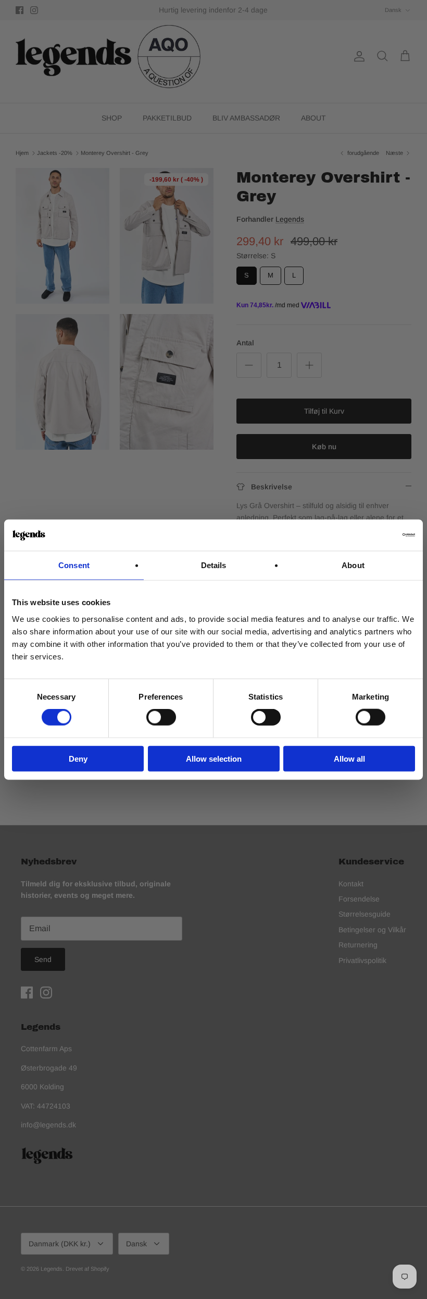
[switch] (161, 717)
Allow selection (214, 758)
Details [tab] (214, 565)
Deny (78, 758)
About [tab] (353, 565)
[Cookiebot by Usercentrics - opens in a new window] (369, 535)
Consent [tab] (74, 565)
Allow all (349, 758)
